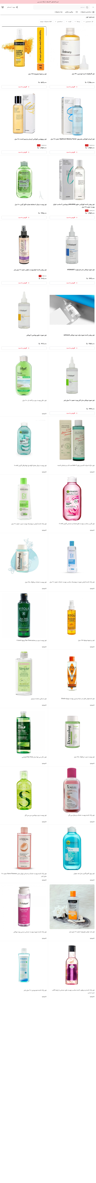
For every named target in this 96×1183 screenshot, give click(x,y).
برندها (78, 22)
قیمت (69, 22)
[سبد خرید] (3, 7)
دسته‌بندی (60, 22)
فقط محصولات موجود (46, 22)
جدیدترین (88, 22)
